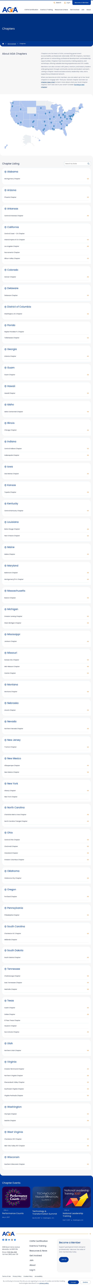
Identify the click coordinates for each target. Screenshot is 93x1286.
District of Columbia (19, 306)
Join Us (63, 1259)
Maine (10, 547)
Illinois (11, 423)
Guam (11, 367)
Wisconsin (13, 1157)
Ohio (10, 832)
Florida (11, 325)
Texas (10, 1000)
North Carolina (16, 807)
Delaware (12, 288)
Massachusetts (16, 590)
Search (58, 3)
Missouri (12, 652)
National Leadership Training (73, 1214)
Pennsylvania (15, 908)
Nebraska (12, 703)
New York (12, 783)
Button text (88, 179)
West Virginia (15, 1132)
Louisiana (13, 522)
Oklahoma (13, 871)
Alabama (12, 171)
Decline (85, 1282)
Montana (12, 684)
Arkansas (12, 208)
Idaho (10, 404)
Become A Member (82, 3)
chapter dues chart (48, 82)
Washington (14, 1107)
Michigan (12, 609)
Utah (10, 1043)
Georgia (12, 349)
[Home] (3, 44)
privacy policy (44, 1283)
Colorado (12, 269)
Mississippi (13, 634)
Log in (68, 3)
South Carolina (16, 926)
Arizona (11, 190)
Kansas (11, 485)
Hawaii (11, 386)
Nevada (11, 721)
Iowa (10, 466)
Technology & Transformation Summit (44, 1212)
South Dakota (15, 950)
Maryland (12, 565)
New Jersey (14, 740)
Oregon (11, 889)
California (13, 227)
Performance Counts (13, 1213)
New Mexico (14, 758)
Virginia (11, 1061)
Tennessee (13, 969)
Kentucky (12, 503)
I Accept (73, 1282)
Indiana (11, 441)
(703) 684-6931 (12, 1252)
